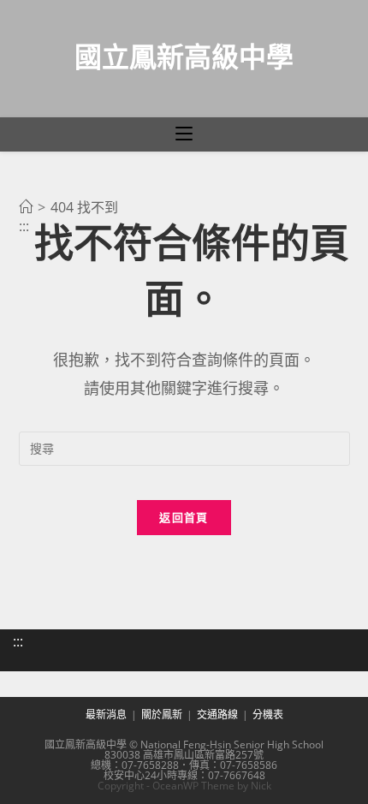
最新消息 (106, 714)
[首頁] (26, 207)
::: (18, 641)
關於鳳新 (161, 714)
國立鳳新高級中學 (184, 56)
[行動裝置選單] (184, 134)
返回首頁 (183, 517)
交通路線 (217, 714)
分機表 (267, 714)
